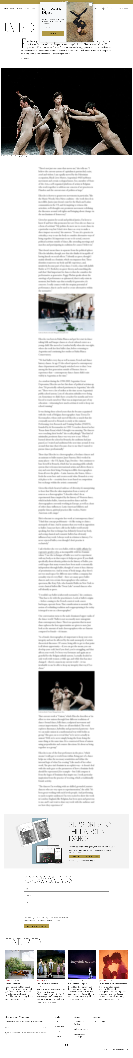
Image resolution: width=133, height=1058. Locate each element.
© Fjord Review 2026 (120, 1049)
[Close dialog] (90, 4)
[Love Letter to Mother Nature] (51, 964)
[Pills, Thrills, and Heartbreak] (113, 964)
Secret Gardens (12, 984)
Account (58, 1022)
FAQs (57, 1032)
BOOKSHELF (72, 981)
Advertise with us (81, 1029)
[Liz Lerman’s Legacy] (82, 964)
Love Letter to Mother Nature (47, 985)
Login (92, 861)
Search (58, 1037)
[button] (95, 8)
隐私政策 (54, 918)
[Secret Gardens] (19, 964)
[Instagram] (66, 1045)
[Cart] (112, 9)
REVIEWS (8, 981)
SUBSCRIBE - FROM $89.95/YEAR (84, 857)
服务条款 (61, 918)
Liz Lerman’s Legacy (77, 984)
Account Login (99, 1022)
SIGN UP (53, 34)
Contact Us (59, 1027)
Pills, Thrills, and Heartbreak (113, 984)
